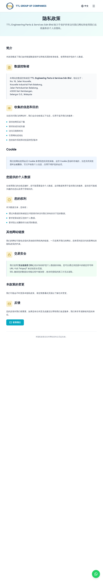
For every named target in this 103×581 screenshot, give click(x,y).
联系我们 (17, 322)
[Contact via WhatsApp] (96, 574)
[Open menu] (94, 6)
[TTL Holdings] (26, 6)
